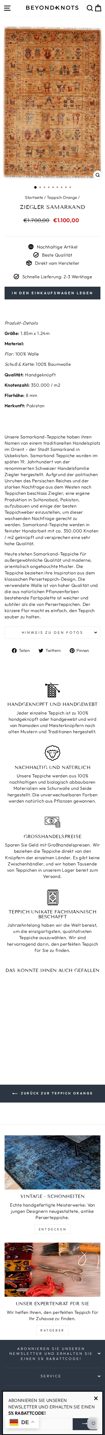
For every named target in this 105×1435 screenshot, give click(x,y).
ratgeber (52, 1330)
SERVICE (51, 1376)
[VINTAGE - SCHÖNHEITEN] (52, 1162)
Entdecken (52, 1229)
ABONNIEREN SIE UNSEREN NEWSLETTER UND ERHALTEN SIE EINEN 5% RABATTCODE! (51, 1353)
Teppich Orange (62, 197)
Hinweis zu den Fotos (52, 632)
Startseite (34, 197)
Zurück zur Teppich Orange (56, 1093)
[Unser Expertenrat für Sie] (52, 1270)
